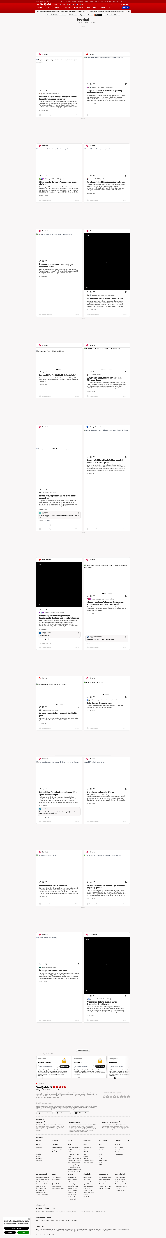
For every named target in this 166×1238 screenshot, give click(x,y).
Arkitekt (67, 1221)
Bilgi (100, 1165)
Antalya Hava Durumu (105, 1186)
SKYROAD (80, 1)
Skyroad (61, 1221)
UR (65, 1086)
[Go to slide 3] (59, 369)
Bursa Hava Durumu (104, 1184)
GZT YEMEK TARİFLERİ (71, 1)
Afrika (38, 1156)
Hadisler (86, 1195)
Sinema (86, 1156)
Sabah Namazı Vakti (41, 1184)
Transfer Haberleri (120, 1177)
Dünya (38, 1144)
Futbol (101, 1150)
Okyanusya (39, 1160)
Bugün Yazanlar (119, 1147)
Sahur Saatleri (72, 1199)
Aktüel (85, 1150)
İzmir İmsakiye (72, 1184)
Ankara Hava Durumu (105, 1179)
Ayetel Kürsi (87, 1184)
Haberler (118, 1140)
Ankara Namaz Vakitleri (42, 1179)
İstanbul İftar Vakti (73, 1186)
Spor (100, 1144)
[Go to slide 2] (58, 369)
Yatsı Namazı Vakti (41, 1192)
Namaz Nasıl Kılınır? (89, 1190)
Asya (37, 1152)
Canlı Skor (118, 1188)
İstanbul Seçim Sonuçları (74, 1158)
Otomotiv (54, 1152)
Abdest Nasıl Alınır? (89, 1192)
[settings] (116, 4)
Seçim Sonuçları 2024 (74, 1147)
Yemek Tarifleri (56, 1179)
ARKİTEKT (115, 1)
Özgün (54, 1174)
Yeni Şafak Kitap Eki (89, 1160)
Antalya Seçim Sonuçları (74, 1169)
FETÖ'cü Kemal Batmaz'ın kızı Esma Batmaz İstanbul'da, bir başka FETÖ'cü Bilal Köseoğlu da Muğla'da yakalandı (124, 11)
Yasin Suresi (87, 1179)
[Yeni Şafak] (46, 4)
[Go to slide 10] (111, 593)
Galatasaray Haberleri (121, 1182)
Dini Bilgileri (87, 1174)
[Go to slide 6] (61, 704)
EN (54, 1086)
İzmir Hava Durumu (104, 1182)
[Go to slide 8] (109, 593)
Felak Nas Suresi (88, 1186)
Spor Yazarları (119, 1152)
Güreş (101, 1158)
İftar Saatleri (71, 1197)
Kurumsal (39, 1208)
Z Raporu (42, 1221)
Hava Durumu (103, 1174)
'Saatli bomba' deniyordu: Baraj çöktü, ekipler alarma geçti (69, 11)
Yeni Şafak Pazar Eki (89, 1163)
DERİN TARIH (108, 1)
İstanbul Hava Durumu (105, 1177)
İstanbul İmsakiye (72, 1179)
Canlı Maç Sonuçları (120, 1190)
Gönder (77, 115)
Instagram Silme (56, 1186)
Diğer (100, 1163)
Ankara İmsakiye (72, 1182)
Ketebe (48, 1221)
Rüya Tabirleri (87, 1197)
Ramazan (71, 1174)
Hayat (86, 1144)
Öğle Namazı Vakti (41, 1186)
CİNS (91, 1)
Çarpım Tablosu (56, 1184)
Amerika (38, 1154)
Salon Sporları (103, 1160)
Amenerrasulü (87, 1182)
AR (57, 1086)
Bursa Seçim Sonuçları (74, 1167)
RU (62, 1086)
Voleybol (101, 1152)
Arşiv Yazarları (119, 1154)
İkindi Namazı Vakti (41, 1188)
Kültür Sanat (87, 1152)
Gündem (55, 1140)
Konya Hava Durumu (104, 1188)
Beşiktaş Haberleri (120, 1179)
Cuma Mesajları (88, 1177)
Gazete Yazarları (119, 1150)
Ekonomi (55, 1144)
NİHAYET (97, 1)
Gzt (37, 1221)
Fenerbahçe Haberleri (121, 1184)
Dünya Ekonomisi (57, 1150)
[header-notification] (112, 4)
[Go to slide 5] (60, 704)
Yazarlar (117, 1144)
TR (51, 1086)
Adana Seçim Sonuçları (74, 1165)
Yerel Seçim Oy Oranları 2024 (74, 1155)
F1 (99, 1156)
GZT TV (62, 1)
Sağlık (85, 1154)
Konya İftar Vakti (72, 1190)
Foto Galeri (87, 1140)
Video (70, 1140)
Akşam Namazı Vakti (41, 1190)
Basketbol (102, 1147)
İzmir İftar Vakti (72, 1195)
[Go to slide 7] (62, 704)
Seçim (70, 1144)
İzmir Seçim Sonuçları (74, 1163)
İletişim (47, 1208)
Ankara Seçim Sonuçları (74, 1160)
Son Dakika (103, 1140)
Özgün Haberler (56, 1177)
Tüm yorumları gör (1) (46, 525)
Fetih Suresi (87, 1188)
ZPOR (102, 1)
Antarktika (39, 1158)
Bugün (38, 1140)
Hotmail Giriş (55, 1182)
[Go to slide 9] (110, 593)
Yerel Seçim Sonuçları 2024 (74, 1151)
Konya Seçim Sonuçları (74, 1171)
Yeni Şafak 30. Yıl (88, 1147)
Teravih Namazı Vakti (42, 1195)
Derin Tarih (54, 1221)
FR (59, 1086)
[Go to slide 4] (60, 369)
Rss (54, 1208)
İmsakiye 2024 (72, 1177)
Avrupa (38, 1150)
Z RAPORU (122, 1)
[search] (107, 4)
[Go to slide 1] (57, 369)
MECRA (86, 1)
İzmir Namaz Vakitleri (42, 1182)
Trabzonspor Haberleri (121, 1186)
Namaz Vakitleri (41, 1174)
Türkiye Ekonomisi (57, 1147)
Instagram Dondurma (58, 1188)
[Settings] (109, 7)
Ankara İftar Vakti (72, 1188)
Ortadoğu (39, 1147)
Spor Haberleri (120, 1174)
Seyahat (86, 1158)
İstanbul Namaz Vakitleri (42, 1177)
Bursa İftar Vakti (72, 1192)
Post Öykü (74, 1221)
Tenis (100, 1154)
